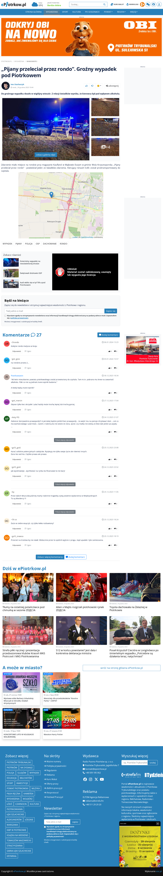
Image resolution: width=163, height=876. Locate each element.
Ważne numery (53, 761)
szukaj (153, 762)
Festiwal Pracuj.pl (54, 797)
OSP (38, 243)
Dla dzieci (48, 674)
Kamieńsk (28, 793)
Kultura (76, 12)
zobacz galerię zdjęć (45, 154)
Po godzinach (92, 12)
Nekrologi (133, 4)
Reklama (50, 774)
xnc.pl (159, 871)
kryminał (12, 856)
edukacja (12, 778)
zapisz (75, 822)
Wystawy (7, 674)
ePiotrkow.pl (6, 61)
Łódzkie (29, 819)
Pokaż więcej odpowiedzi (64, 440)
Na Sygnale (27, 767)
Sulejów (21, 772)
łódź (9, 804)
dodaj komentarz (109, 334)
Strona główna (33, 12)
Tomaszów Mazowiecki (19, 840)
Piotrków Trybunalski (19, 762)
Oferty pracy (52, 783)
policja (10, 772)
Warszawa (12, 824)
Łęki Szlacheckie (15, 814)
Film (46, 710)
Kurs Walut (119, 4)
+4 (108, 147)
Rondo (63, 243)
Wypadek (7, 243)
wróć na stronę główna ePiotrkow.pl (121, 668)
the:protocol (52, 792)
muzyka (36, 788)
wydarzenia (13, 798)
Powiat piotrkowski (17, 788)
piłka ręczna (13, 793)
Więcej (133, 12)
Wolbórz (27, 798)
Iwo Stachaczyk (17, 84)
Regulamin (51, 770)
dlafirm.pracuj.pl (54, 788)
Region (120, 12)
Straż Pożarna (15, 845)
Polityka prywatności (56, 766)
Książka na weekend (17, 835)
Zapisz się (110, 311)
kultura (34, 804)
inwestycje (22, 783)
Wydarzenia (52, 12)
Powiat (107, 12)
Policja (28, 243)
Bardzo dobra (54, 5)
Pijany (19, 243)
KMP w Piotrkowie (16, 830)
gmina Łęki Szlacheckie (19, 850)
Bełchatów (26, 778)
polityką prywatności (19, 318)
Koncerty (8, 710)
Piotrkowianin (17, 375)
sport (10, 783)
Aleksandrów (14, 819)
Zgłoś (29, 351)
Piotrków (12, 767)
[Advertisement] (143, 86)
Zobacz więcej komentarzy (50, 557)
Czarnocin (21, 804)
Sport (65, 12)
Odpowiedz (16, 351)
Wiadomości (32, 61)
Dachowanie (50, 243)
